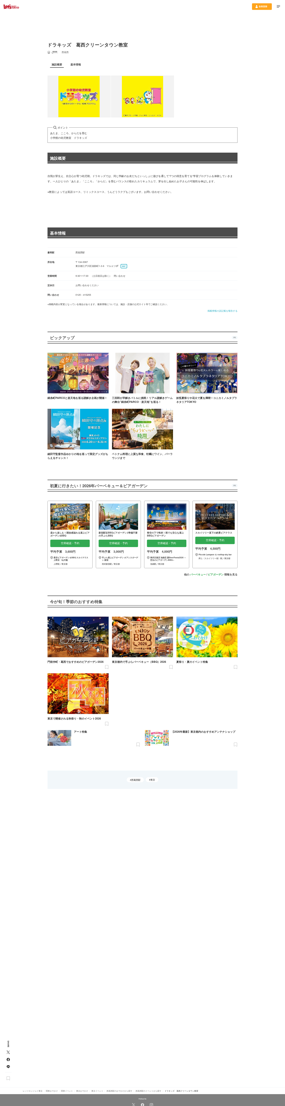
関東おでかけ (52, 1090)
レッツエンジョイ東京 (33, 1090)
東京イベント (97, 1090)
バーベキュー (198, 574)
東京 (152, 779)
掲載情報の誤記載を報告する (222, 310)
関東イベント (67, 1090)
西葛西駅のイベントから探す (148, 1090)
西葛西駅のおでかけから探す (119, 1090)
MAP (124, 266)
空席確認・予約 (70, 543)
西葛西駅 (136, 779)
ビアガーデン (216, 574)
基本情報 (58, 233)
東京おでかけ (82, 1090)
